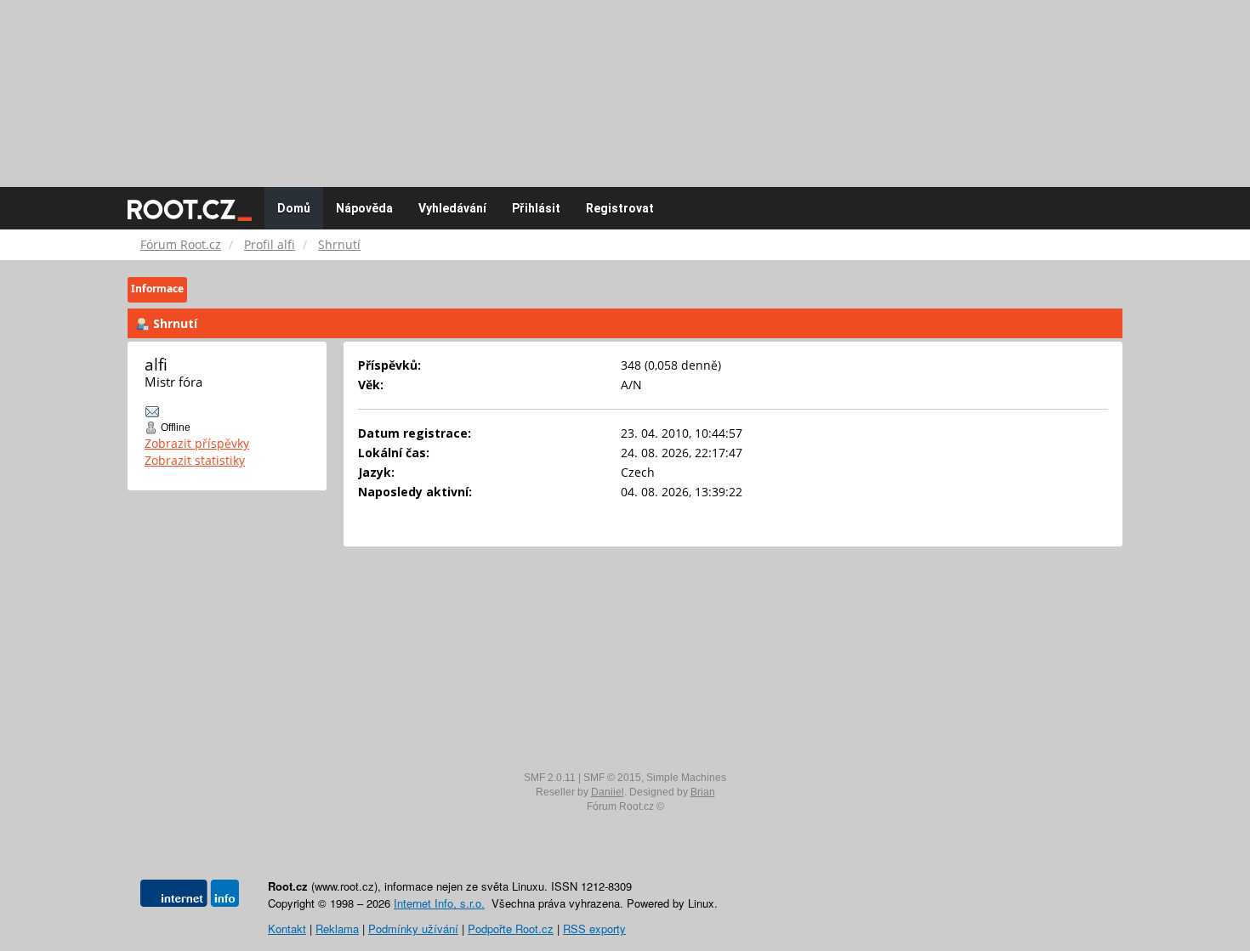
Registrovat (620, 208)
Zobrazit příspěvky (197, 443)
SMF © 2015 (612, 778)
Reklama (337, 928)
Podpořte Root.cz (511, 928)
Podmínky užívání (413, 928)
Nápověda (364, 208)
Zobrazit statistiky (195, 460)
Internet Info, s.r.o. (439, 903)
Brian (702, 792)
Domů (293, 208)
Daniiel (607, 792)
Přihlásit (536, 208)
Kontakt (287, 928)
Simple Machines (686, 778)
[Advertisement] (625, 85)
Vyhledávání (452, 208)
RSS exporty (594, 928)
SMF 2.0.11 (550, 778)
